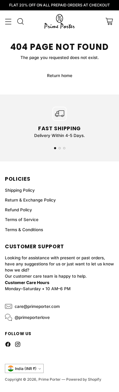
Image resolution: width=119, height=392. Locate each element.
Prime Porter (49, 379)
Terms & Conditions (24, 229)
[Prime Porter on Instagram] (17, 345)
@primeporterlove (32, 317)
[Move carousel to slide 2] (60, 148)
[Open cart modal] (109, 21)
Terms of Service (21, 219)
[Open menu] (8, 21)
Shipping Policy (20, 190)
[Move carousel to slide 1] (55, 148)
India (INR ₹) (26, 368)
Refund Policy (18, 209)
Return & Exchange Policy (30, 200)
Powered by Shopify (83, 379)
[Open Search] (20, 21)
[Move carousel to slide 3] (64, 148)
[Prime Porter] (59, 21)
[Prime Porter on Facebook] (8, 345)
